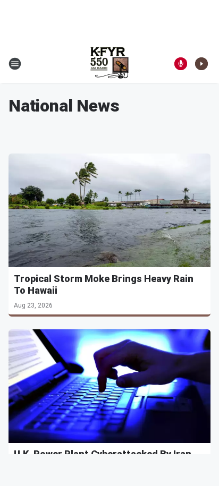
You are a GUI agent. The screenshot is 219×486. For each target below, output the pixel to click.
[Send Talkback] (180, 63)
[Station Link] (109, 64)
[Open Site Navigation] (15, 63)
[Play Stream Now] (201, 63)
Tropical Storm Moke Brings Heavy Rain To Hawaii (103, 284)
